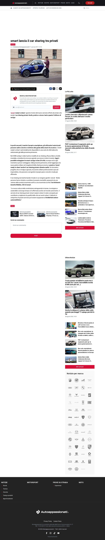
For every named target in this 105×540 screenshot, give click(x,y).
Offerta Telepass (39, 8)
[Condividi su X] (54, 88)
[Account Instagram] (51, 533)
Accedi (90, 3)
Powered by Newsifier (52, 536)
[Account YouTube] (58, 533)
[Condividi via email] (57, 88)
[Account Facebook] (47, 533)
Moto (68, 3)
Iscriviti (56, 107)
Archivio (13, 44)
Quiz (72, 3)
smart (13, 113)
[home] (11, 8)
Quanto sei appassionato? (22, 8)
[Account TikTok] (54, 533)
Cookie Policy (57, 521)
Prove (63, 3)
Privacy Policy (48, 521)
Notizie (40, 3)
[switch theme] (79, 3)
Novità (46, 3)
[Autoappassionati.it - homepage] (19, 3)
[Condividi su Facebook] (50, 88)
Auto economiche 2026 (53, 8)
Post (36, 236)
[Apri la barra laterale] (35, 3)
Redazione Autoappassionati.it (22, 47)
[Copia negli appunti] (60, 88)
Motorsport (55, 3)
